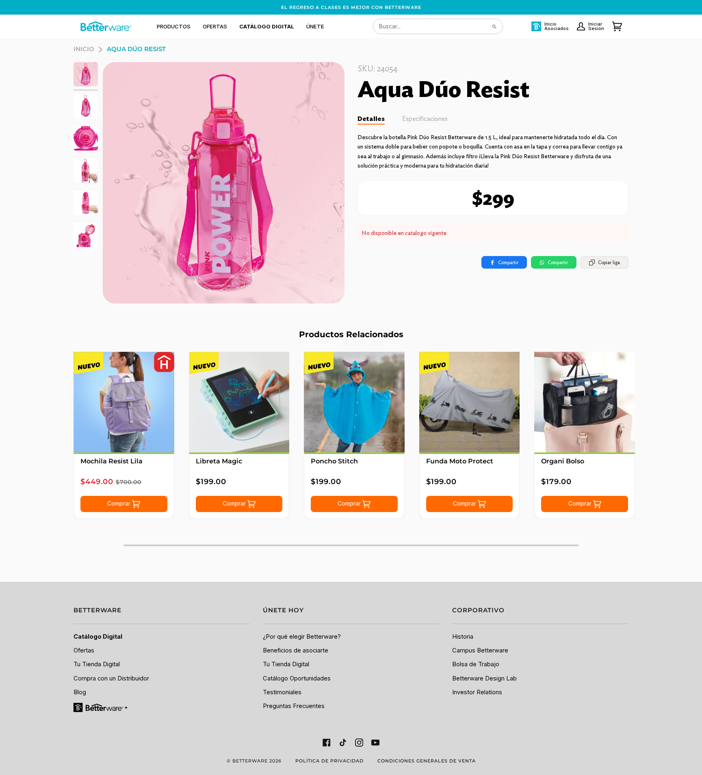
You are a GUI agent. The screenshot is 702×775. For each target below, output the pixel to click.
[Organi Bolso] (584, 402)
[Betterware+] (101, 707)
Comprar (119, 503)
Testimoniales (282, 692)
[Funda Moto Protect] (469, 402)
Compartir (508, 262)
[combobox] (438, 26)
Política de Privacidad (329, 761)
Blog (80, 692)
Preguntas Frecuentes (294, 706)
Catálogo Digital (98, 636)
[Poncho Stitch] (354, 402)
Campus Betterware (480, 650)
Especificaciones (425, 119)
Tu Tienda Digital (97, 664)
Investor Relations (477, 692)
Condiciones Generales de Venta (426, 761)
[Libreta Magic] (239, 402)
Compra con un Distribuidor (111, 678)
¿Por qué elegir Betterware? (302, 636)
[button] (174, 26)
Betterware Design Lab (484, 678)
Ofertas (84, 650)
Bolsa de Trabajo (475, 664)
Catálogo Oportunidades (297, 678)
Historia (462, 636)
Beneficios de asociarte (295, 650)
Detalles (371, 119)
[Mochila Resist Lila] (124, 402)
